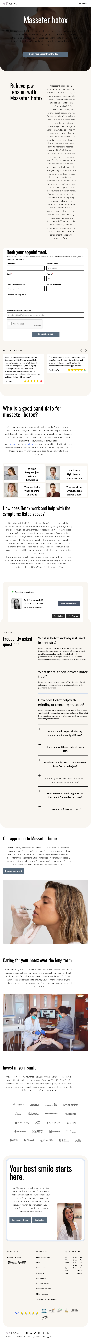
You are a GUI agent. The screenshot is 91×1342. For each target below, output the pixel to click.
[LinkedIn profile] (31, 1333)
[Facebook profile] (26, 1333)
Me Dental (28, 607)
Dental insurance (53, 284)
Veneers (13, 444)
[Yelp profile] (48, 1333)
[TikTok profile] (35, 1333)
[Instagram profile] (39, 1333)
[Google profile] (44, 1333)
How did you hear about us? (19, 310)
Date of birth (52, 263)
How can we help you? (16, 294)
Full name (11, 263)
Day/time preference (16, 284)
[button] (84, 3)
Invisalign (28, 444)
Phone (49, 274)
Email (9, 274)
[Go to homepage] (9, 4)
